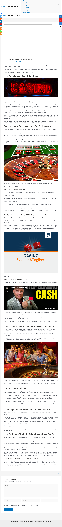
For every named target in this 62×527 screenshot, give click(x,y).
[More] (1, 33)
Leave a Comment (8, 61)
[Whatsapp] (1, 31)
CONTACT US (25, 10)
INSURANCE (25, 5)
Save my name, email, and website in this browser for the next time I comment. (22, 505)
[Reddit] (1, 19)
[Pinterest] (1, 24)
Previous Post (4, 473)
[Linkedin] (1, 21)
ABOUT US (25, 2)
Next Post (58, 473)
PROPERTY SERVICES (26, 7)
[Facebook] (1, 14)
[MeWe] (1, 26)
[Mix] (1, 28)
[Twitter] (1, 16)
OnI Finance (14, 6)
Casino (13, 61)
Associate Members (26, 12)
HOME (24, 0)
